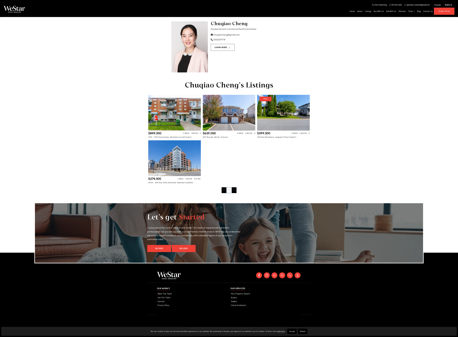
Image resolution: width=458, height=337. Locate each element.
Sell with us (391, 11)
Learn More (221, 47)
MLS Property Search (240, 294)
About (359, 11)
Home (352, 11)
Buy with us (379, 11)
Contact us (428, 11)
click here (281, 331)
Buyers (159, 248)
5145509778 (219, 39)
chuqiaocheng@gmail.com (226, 34)
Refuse (302, 331)
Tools (410, 11)
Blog (419, 11)
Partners (402, 11)
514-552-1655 (396, 5)
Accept (292, 331)
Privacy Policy (163, 305)
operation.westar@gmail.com (418, 5)
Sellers (183, 248)
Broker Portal (444, 11)
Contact (161, 301)
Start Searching (380, 5)
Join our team (164, 297)
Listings (368, 11)
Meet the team (165, 294)
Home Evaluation (238, 305)
